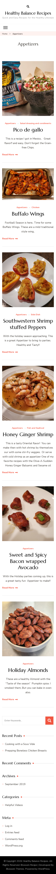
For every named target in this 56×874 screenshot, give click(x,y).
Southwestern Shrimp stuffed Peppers (28, 324)
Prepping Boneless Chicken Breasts (26, 750)
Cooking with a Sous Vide (20, 744)
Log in (8, 826)
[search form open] (28, 6)
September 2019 (15, 784)
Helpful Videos (14, 805)
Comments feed (14, 839)
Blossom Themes (15, 869)
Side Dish (35, 315)
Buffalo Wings (28, 214)
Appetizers (10, 123)
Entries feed (12, 832)
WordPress (44, 869)
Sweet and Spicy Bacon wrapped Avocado (28, 561)
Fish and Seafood (35, 428)
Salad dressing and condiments (35, 123)
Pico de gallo (28, 130)
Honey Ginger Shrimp (28, 434)
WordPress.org (14, 845)
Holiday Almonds (28, 670)
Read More (8, 154)
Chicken (35, 207)
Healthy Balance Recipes (28, 13)
